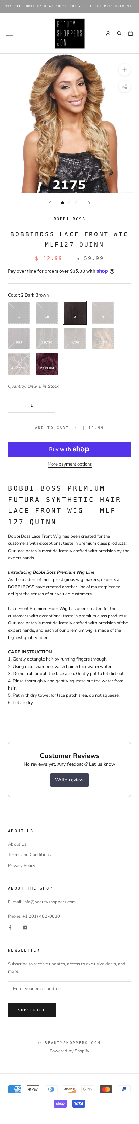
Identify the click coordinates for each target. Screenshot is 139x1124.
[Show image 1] (62, 202)
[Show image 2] (69, 202)
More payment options (70, 464)
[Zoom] (125, 70)
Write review (69, 780)
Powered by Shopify (69, 1051)
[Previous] (50, 202)
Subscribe (32, 1010)
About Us (17, 844)
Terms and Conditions (29, 855)
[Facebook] (10, 927)
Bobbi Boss (69, 219)
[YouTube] (25, 927)
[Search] (119, 33)
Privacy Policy (21, 866)
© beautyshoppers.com (69, 1043)
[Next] (89, 202)
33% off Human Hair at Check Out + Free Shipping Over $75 (69, 6)
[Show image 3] (76, 202)
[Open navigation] (9, 33)
